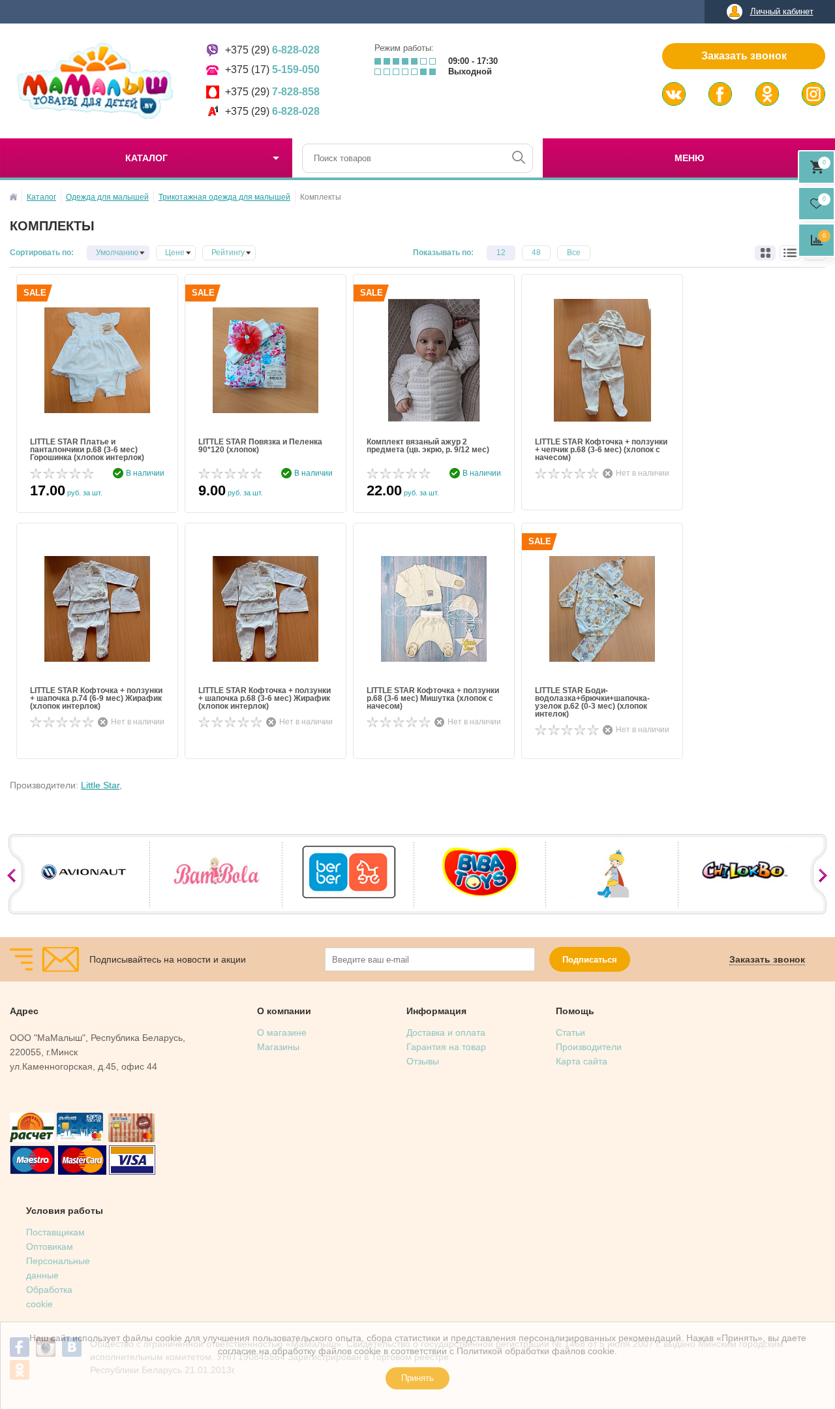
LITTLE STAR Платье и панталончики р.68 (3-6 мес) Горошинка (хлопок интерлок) (87, 449)
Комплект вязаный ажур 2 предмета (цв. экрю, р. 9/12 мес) (428, 446)
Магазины (278, 1047)
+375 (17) (272, 69)
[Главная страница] (13, 197)
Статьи (570, 1032)
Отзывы (422, 1061)
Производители (589, 1047)
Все (574, 252)
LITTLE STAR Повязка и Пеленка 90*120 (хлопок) (260, 446)
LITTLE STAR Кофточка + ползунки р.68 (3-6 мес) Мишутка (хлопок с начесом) (433, 698)
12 (501, 252)
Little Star (100, 785)
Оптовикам (49, 1246)
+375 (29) (272, 49)
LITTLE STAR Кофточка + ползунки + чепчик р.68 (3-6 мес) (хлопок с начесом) (601, 449)
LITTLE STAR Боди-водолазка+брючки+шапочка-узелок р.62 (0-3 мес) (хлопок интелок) (592, 702)
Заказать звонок (744, 55)
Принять (417, 1378)
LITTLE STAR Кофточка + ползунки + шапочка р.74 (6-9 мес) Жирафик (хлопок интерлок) (96, 698)
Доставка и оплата (445, 1032)
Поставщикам (55, 1232)
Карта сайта (581, 1061)
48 (536, 252)
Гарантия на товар (446, 1047)
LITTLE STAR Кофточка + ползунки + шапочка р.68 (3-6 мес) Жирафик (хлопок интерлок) (264, 698)
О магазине (282, 1032)
